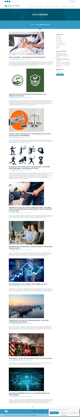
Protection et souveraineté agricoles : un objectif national (27, 95)
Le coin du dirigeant (60, 43)
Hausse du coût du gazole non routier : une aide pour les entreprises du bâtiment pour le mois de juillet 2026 (30, 209)
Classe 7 (34, 415)
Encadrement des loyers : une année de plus (28, 284)
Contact (72, 6)
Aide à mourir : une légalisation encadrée (27, 57)
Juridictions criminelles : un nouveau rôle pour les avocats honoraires (30, 134)
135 (32, 407)
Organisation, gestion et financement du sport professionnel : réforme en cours (29, 167)
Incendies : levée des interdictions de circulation (30, 358)
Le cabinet (31, 6)
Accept (54, 412)
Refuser (64, 412)
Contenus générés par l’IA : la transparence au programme (29, 394)
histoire (58, 46)
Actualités (56, 6)
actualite (58, 38)
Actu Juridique (59, 44)
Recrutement (64, 6)
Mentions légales (64, 415)
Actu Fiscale (59, 41)
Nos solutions (48, 6)
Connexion (72, 1)
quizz (57, 47)
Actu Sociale (59, 40)
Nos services (39, 6)
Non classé (58, 37)
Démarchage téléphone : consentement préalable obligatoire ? (30, 247)
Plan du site (7, 415)
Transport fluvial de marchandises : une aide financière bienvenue (29, 321)
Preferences (73, 412)
